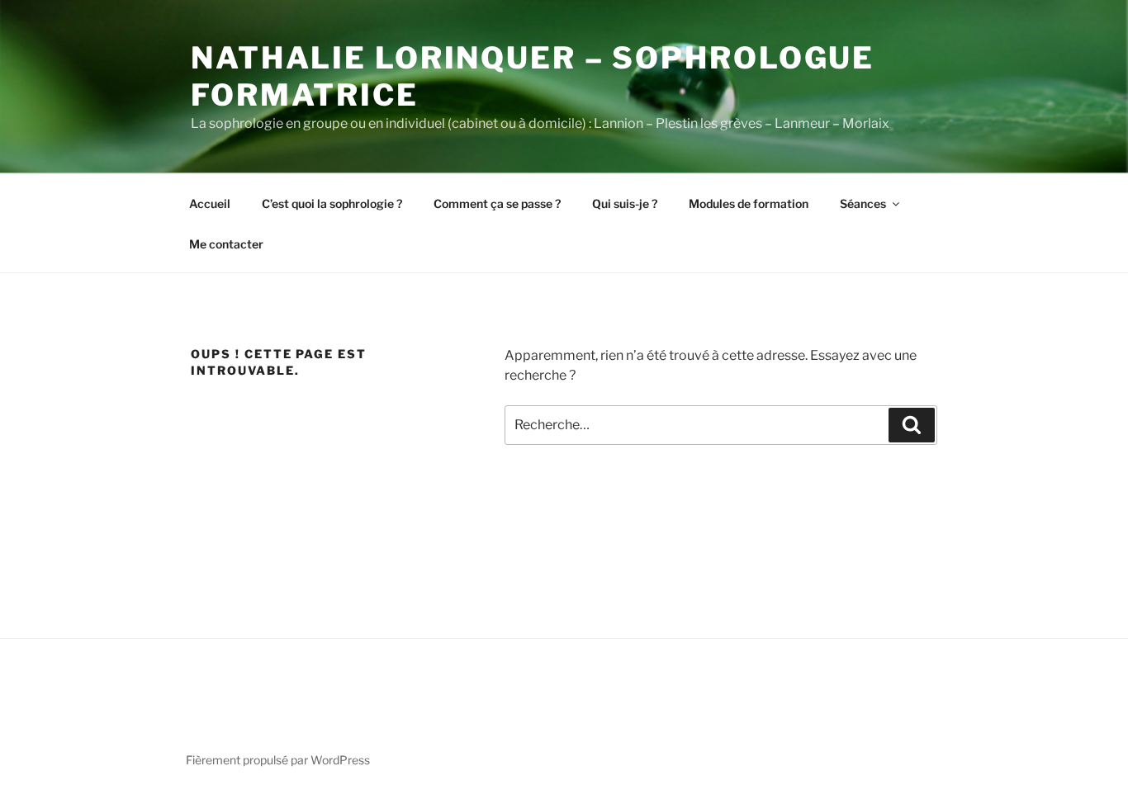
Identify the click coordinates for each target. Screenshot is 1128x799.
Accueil (209, 203)
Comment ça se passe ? (497, 203)
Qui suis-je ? (624, 203)
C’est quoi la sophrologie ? (332, 203)
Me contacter (226, 244)
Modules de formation (748, 203)
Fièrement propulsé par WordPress (278, 760)
